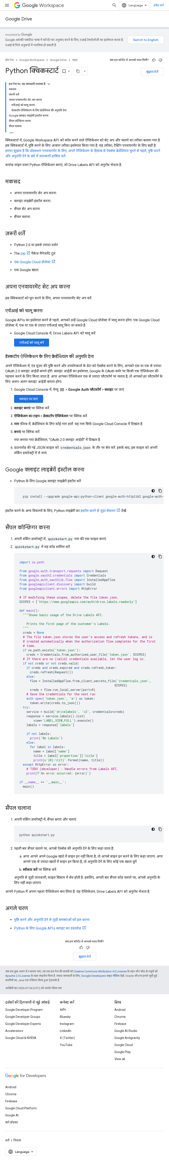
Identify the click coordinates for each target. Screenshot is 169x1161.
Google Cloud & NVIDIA (20, 1038)
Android (119, 1009)
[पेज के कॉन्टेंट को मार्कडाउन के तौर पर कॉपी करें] (78, 71)
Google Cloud (123, 1045)
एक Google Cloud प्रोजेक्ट (32, 262)
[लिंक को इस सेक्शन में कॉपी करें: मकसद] (24, 182)
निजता (17, 1140)
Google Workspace (31, 60)
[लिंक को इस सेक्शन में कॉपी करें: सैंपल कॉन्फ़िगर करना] (54, 528)
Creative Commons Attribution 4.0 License (100, 971)
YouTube (66, 1045)
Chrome (120, 1017)
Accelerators (14, 1031)
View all (119, 1059)
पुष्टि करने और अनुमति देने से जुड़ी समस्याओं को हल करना (52, 920)
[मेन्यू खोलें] (7, 5)
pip (23, 253)
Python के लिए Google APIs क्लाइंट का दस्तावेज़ (47, 928)
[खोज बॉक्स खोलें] (114, 5)
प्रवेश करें (159, 5)
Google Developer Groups (22, 1017)
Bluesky (65, 1017)
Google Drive (18, 19)
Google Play (122, 1052)
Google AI (11, 1115)
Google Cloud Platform (21, 1108)
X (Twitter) (67, 1038)
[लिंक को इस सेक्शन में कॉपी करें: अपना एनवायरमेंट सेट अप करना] (74, 287)
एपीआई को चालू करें (31, 343)
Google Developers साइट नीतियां (100, 975)
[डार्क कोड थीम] (153, 490)
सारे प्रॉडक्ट (11, 1122)
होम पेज (9, 60)
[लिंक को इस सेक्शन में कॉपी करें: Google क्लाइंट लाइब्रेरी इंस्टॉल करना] (88, 470)
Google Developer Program (24, 1009)
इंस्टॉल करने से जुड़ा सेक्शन (98, 511)
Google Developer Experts (23, 1024)
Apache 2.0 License (17, 975)
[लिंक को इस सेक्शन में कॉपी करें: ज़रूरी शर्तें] (29, 234)
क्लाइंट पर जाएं (28, 399)
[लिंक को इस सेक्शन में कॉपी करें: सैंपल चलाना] (35, 808)
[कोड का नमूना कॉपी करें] (160, 490)
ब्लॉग (63, 1009)
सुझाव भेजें (152, 72)
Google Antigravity (127, 1038)
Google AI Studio (125, 1031)
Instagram (67, 1024)
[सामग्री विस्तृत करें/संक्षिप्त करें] (48, 84)
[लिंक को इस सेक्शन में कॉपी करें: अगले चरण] (32, 908)
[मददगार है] (154, 60)
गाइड (75, 60)
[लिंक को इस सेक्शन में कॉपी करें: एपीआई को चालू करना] (46, 311)
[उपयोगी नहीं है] (160, 60)
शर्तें (7, 1140)
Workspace (51, 5)
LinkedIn (65, 1031)
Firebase (120, 1024)
